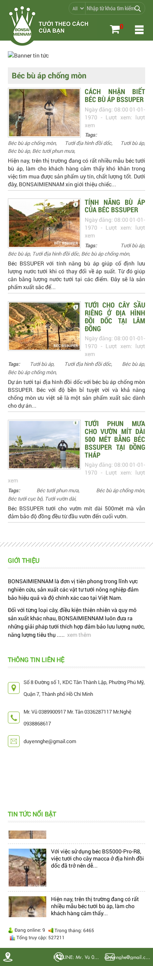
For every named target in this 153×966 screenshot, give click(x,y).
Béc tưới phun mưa (53, 150)
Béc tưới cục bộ (25, 498)
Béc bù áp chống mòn (32, 142)
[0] (115, 30)
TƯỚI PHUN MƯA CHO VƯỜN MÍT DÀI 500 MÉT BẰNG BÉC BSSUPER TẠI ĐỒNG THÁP (115, 439)
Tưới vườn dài (60, 498)
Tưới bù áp (132, 142)
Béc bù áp (19, 150)
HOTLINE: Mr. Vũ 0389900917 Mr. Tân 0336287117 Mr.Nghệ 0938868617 (77, 956)
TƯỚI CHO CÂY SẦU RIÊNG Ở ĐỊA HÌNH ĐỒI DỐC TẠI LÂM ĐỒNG (115, 316)
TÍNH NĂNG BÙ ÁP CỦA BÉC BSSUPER (115, 206)
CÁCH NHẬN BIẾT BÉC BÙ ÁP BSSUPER (115, 95)
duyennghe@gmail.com (128, 956)
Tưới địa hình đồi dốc (88, 142)
